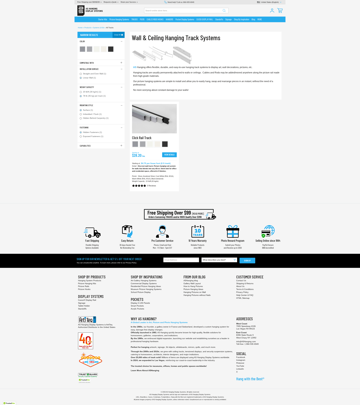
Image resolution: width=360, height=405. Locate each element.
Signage (81, 303)
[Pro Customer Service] (162, 231)
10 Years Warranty (198, 240)
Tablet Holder (84, 306)
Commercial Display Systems (144, 283)
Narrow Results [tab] (89, 35)
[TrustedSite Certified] (84, 380)
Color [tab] (82, 41)
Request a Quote (110, 2)
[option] (135, 144)
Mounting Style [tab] (86, 105)
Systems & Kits (99, 28)
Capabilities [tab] (85, 145)
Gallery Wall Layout (192, 283)
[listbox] (154, 144)
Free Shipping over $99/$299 (88, 2)
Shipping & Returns (244, 283)
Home (80, 28)
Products (88, 28)
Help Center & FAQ (244, 295)
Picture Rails (83, 286)
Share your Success (128, 2)
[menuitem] (102, 19)
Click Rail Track (141, 137)
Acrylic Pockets (137, 309)
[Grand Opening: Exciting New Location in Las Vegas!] (90, 359)
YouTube (240, 366)
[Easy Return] (127, 231)
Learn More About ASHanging (145, 370)
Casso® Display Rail (87, 300)
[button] (272, 10)
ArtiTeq (109, 324)
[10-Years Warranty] (197, 231)
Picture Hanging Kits (87, 283)
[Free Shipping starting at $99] (180, 214)
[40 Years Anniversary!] (85, 341)
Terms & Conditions (245, 289)
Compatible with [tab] (87, 62)
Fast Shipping (92, 240)
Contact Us (241, 280)
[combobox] (186, 10)
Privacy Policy (131, 263)
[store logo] (90, 10)
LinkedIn (240, 369)
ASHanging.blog (191, 280)
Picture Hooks (84, 289)
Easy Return (127, 240)
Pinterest (240, 363)
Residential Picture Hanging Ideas (146, 286)
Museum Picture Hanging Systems (146, 289)
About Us (240, 286)
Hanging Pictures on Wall (195, 292)
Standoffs (82, 309)
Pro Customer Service (162, 240)
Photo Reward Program (232, 240)
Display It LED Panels (140, 303)
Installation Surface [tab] (89, 69)
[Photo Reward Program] (232, 231)
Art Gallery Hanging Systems (143, 280)
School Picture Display (141, 292)
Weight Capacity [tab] (87, 87)
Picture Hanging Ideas (193, 289)
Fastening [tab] (84, 127)
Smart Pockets (137, 306)
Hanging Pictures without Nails (197, 295)
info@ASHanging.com (246, 341)
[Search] (224, 10)
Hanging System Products (89, 280)
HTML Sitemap (242, 298)
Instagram (240, 360)
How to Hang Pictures (193, 286)
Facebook (240, 357)
